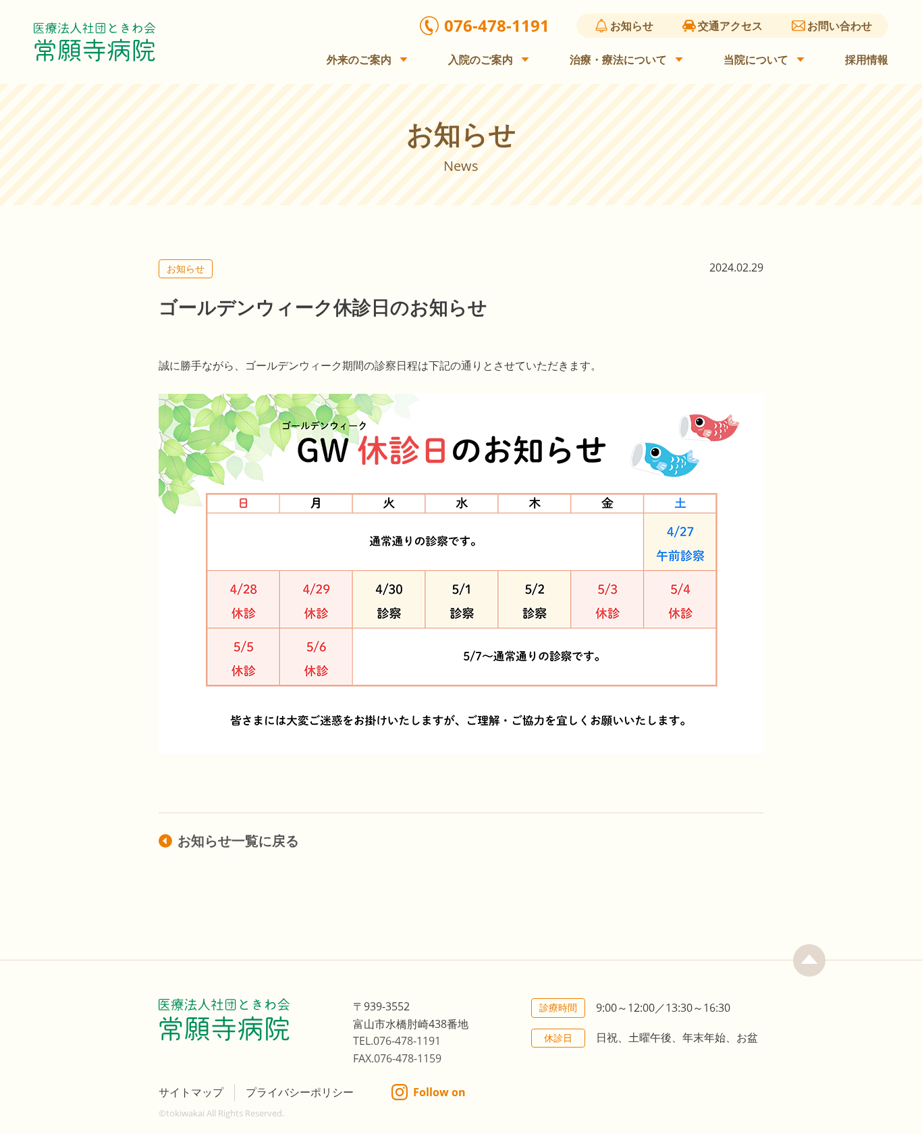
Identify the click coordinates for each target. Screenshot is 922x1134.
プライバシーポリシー (300, 1092)
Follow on (439, 1092)
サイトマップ (191, 1092)
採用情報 (866, 59)
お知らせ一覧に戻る (238, 840)
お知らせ (631, 25)
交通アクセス (730, 25)
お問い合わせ (839, 25)
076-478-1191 (496, 26)
